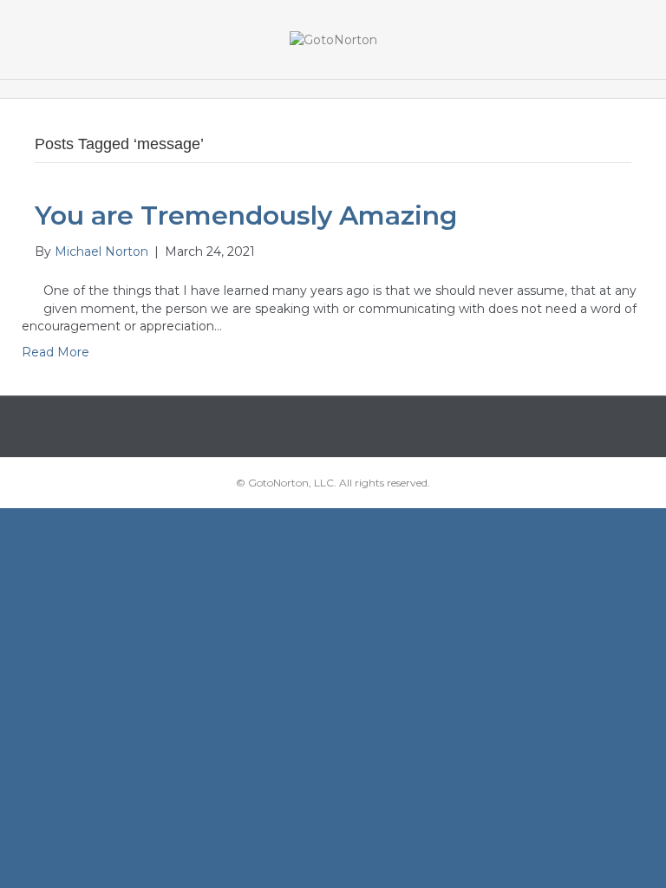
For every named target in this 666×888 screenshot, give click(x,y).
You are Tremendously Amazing (246, 215)
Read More (55, 352)
